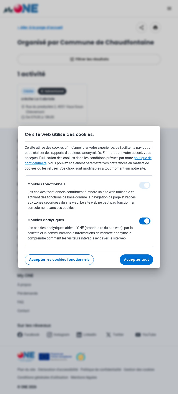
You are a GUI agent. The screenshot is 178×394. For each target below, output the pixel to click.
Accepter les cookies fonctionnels (59, 259)
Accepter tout (136, 259)
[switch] (144, 221)
